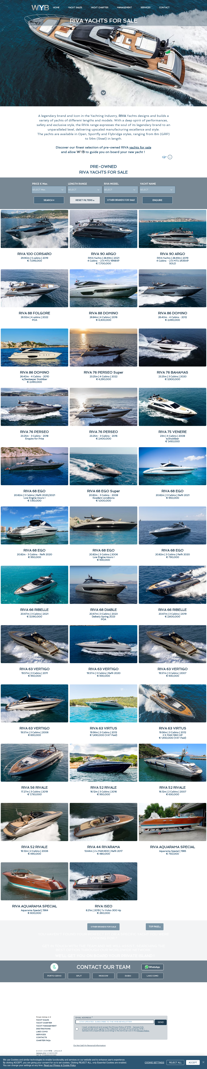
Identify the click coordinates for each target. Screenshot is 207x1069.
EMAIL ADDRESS (83, 1018)
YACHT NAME (148, 184)
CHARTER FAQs (43, 1040)
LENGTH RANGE (77, 184)
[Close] (203, 1062)
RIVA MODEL (111, 184)
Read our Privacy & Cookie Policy (60, 1065)
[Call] (54, 967)
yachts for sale (140, 147)
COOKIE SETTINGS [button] (154, 1062)
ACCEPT (193, 1062)
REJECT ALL (175, 1062)
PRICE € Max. (40, 184)
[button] (170, 157)
